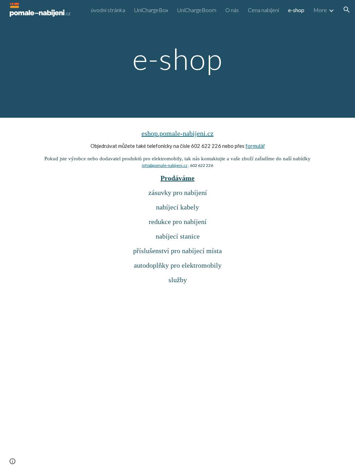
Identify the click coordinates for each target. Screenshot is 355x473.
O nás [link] (232, 10)
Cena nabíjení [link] (263, 10)
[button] (346, 9)
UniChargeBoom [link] (196, 10)
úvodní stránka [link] (108, 10)
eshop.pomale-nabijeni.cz (177, 133)
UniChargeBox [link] (151, 10)
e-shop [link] (296, 10)
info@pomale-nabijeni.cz (165, 165)
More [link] (320, 10)
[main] (177, 58)
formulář (255, 146)
